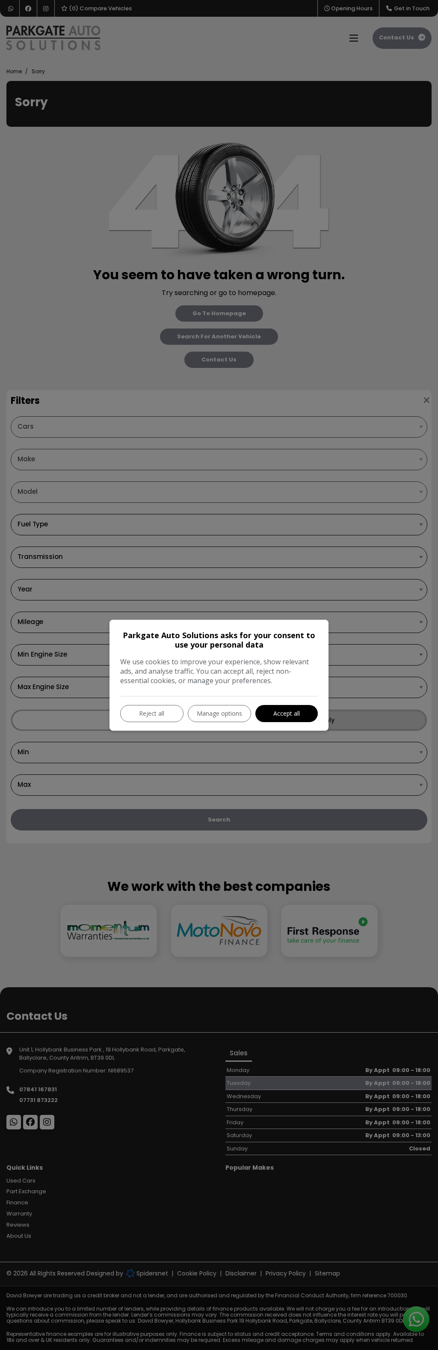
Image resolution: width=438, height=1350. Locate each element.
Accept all (286, 713)
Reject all (151, 713)
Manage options (219, 713)
